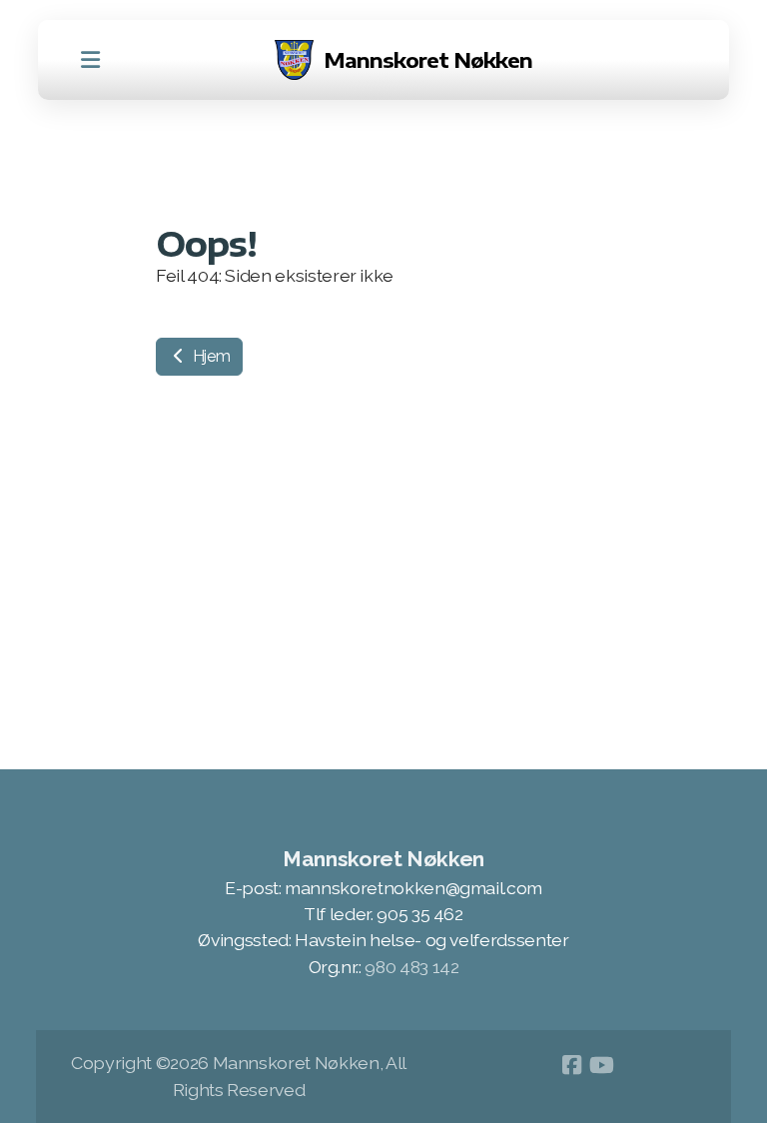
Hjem (209, 356)
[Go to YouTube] (601, 1065)
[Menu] (90, 60)
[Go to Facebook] (571, 1065)
